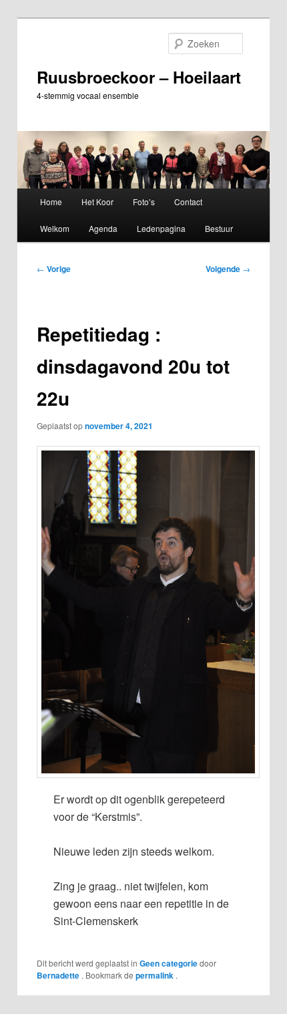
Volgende (228, 269)
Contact (188, 201)
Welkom (54, 228)
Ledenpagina (161, 228)
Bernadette (59, 975)
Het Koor (97, 201)
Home (51, 201)
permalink (155, 975)
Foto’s (144, 201)
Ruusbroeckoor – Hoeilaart (139, 77)
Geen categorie (168, 963)
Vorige (54, 269)
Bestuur (219, 228)
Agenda (103, 228)
